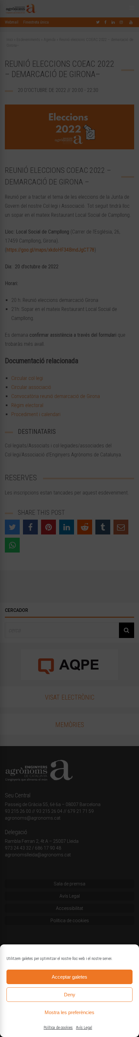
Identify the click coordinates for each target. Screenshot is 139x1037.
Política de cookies (58, 1027)
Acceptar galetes (69, 977)
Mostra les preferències (69, 1012)
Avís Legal (84, 1027)
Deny (69, 994)
